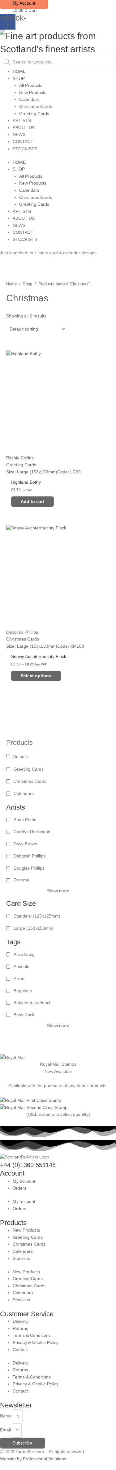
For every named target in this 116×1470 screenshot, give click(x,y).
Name (6, 1416)
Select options (36, 676)
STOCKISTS (25, 149)
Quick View (58, 470)
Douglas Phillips (29, 868)
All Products (30, 85)
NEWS (19, 134)
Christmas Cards (35, 106)
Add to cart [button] (32, 501)
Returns (20, 1328)
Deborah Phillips (29, 856)
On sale (20, 756)
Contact (20, 1349)
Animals (21, 966)
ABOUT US (24, 127)
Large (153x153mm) (34, 928)
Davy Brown (25, 844)
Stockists (21, 1258)
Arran (19, 978)
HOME (19, 71)
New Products (32, 92)
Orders (19, 1188)
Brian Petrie (25, 819)
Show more (58, 891)
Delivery (20, 1321)
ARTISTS (22, 120)
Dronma (21, 880)
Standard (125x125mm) (37, 916)
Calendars (29, 99)
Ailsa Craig (24, 954)
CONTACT (23, 141)
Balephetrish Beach (33, 1002)
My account (24, 1181)
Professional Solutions (44, 1459)
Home (11, 284)
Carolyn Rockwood (32, 831)
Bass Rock (24, 1014)
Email (6, 1430)
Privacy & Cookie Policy (35, 1342)
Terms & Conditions (32, 1335)
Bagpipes (23, 991)
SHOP (19, 78)
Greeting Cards (34, 113)
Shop (27, 284)
